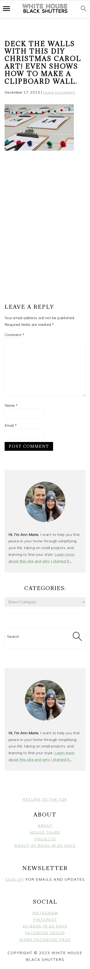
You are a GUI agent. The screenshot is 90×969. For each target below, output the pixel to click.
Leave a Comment (59, 92)
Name (11, 405)
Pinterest (45, 919)
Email (11, 425)
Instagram (45, 913)
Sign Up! (14, 879)
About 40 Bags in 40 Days (45, 845)
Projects (45, 839)
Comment (14, 334)
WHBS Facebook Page (45, 939)
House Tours (45, 832)
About (45, 825)
